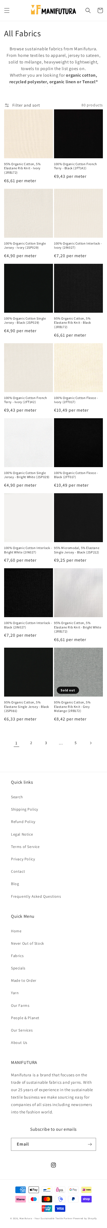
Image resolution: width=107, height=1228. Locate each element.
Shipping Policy (24, 809)
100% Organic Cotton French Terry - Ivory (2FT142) (25, 400)
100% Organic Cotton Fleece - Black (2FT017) (76, 475)
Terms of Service (25, 846)
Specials (18, 968)
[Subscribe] (90, 1144)
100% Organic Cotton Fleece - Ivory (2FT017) (76, 400)
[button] (7, 10)
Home (16, 930)
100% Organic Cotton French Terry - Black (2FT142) (75, 166)
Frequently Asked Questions (36, 896)
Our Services (22, 1030)
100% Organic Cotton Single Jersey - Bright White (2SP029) (27, 475)
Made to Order (23, 980)
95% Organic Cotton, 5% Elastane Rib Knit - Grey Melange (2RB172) (72, 706)
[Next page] (91, 743)
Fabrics (17, 955)
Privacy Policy (23, 858)
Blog (15, 883)
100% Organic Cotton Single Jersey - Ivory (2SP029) (25, 245)
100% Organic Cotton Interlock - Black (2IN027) (28, 625)
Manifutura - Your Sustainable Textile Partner (46, 1218)
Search (17, 796)
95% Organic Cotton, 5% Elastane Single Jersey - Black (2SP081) (26, 706)
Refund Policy (23, 821)
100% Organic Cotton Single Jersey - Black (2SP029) (25, 320)
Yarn (15, 992)
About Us (19, 1042)
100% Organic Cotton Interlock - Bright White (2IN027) (28, 550)
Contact (18, 871)
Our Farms (20, 1005)
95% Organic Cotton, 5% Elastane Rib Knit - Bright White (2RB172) (77, 627)
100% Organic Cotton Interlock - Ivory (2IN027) (78, 245)
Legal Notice (22, 834)
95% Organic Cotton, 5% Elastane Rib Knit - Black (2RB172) (72, 322)
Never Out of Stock (27, 943)
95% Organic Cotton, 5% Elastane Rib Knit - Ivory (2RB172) (22, 168)
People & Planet (25, 1017)
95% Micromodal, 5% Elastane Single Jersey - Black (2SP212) (76, 550)
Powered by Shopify (85, 1218)
